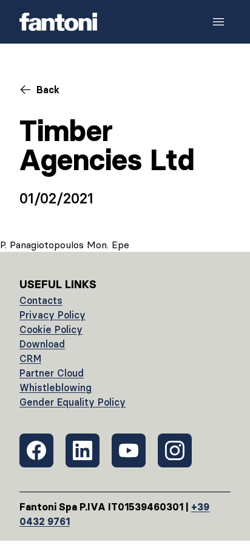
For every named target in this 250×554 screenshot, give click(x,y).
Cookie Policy (51, 329)
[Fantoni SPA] (58, 22)
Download (42, 344)
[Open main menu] (218, 22)
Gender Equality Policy (72, 402)
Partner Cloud (51, 373)
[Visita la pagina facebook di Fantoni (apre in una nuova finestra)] (36, 450)
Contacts (40, 300)
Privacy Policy (52, 315)
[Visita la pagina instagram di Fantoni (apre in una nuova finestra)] (175, 450)
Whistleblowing (55, 387)
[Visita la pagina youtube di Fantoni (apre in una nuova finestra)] (129, 450)
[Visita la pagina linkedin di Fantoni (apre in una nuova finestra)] (83, 450)
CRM (30, 358)
